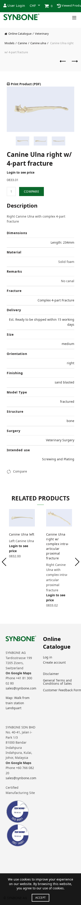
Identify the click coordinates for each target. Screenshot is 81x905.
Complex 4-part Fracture (56, 300)
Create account (54, 662)
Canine (22, 43)
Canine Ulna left (21, 534)
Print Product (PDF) (25, 84)
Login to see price (20, 172)
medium (68, 344)
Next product (74, 63)
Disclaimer (51, 674)
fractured (67, 401)
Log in (47, 657)
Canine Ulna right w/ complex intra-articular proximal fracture (57, 546)
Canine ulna (38, 43)
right (70, 363)
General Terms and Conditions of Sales (57, 682)
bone (70, 421)
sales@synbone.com (21, 688)
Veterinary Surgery (60, 440)
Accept (40, 898)
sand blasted (64, 382)
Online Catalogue (20, 34)
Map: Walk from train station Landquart (17, 703)
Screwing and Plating (58, 459)
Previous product (63, 63)
